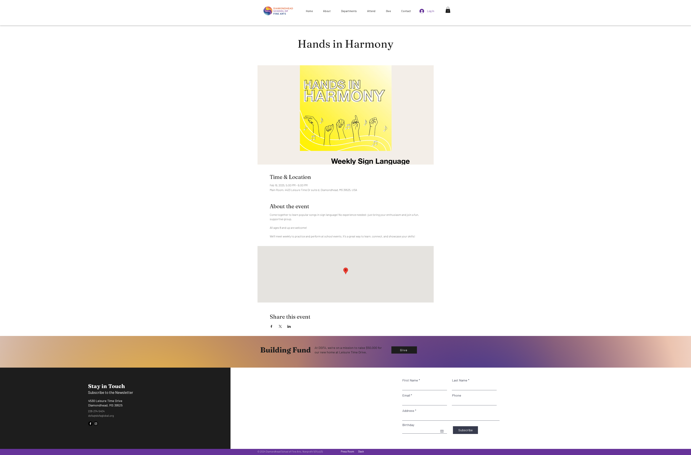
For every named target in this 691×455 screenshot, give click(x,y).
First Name (410, 380)
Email (406, 395)
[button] (388, 11)
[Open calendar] (442, 431)
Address (408, 410)
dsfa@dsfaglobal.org (101, 415)
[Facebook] (90, 423)
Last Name (459, 380)
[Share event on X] (280, 326)
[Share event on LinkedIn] (289, 326)
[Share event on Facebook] (271, 326)
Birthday (408, 424)
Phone (456, 395)
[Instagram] (96, 423)
